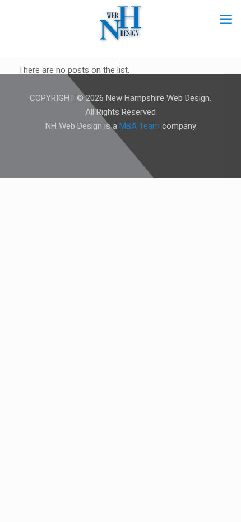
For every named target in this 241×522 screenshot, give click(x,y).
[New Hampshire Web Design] (120, 22)
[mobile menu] (225, 19)
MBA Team (139, 126)
